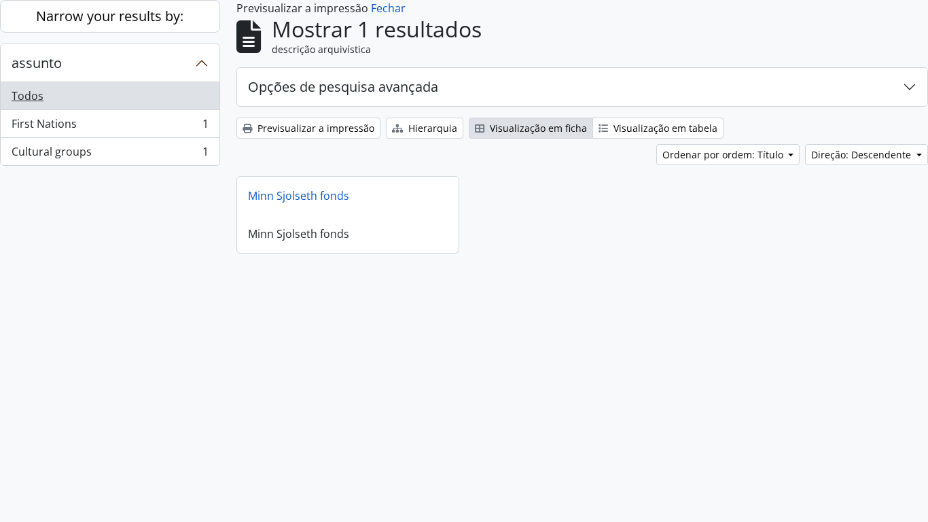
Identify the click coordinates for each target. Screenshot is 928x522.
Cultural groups (110, 154)
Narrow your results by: (109, 16)
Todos (27, 95)
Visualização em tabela (664, 128)
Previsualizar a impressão (314, 128)
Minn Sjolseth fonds (298, 195)
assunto (37, 63)
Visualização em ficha (537, 128)
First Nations (110, 127)
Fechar (388, 8)
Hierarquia (431, 128)
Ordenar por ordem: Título (724, 154)
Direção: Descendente (862, 154)
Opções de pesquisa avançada (343, 86)
